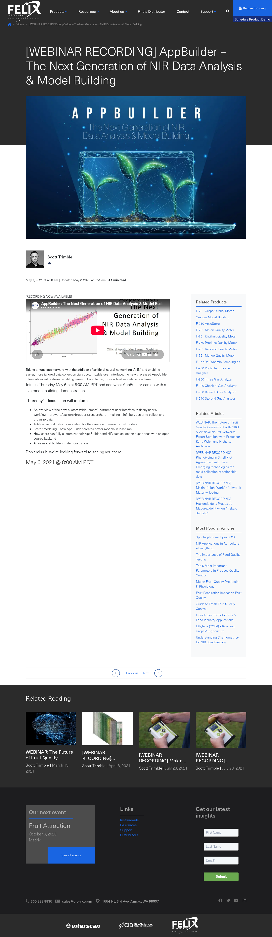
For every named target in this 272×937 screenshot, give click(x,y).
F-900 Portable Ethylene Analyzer (213, 370)
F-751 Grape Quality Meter (215, 311)
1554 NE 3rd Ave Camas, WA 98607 (130, 901)
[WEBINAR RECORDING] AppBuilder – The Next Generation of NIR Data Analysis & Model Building (85, 24)
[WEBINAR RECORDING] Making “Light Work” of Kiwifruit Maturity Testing (218, 487)
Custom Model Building (212, 317)
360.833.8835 (41, 901)
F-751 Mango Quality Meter (215, 355)
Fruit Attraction (49, 825)
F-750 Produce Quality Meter (216, 342)
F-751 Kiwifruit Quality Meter (216, 336)
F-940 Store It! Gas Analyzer (215, 398)
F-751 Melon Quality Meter (215, 330)
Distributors (129, 834)
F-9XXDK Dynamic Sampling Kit (218, 362)
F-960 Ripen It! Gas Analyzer (216, 392)
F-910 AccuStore (208, 323)
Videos (20, 24)
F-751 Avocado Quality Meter (216, 349)
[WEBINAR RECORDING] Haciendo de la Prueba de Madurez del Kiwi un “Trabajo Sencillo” (216, 506)
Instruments (129, 820)
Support (126, 829)
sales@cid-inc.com (77, 901)
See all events (71, 855)
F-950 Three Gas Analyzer (214, 379)
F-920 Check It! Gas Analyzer (216, 385)
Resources (128, 825)
